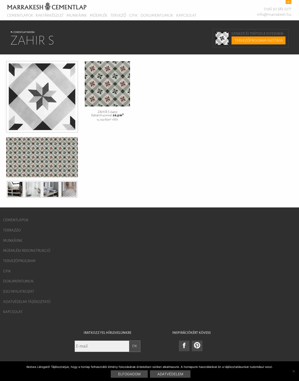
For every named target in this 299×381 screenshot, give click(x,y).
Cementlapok (20, 15)
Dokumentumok (157, 15)
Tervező (118, 15)
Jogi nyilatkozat (18, 292)
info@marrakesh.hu (274, 14)
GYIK (133, 15)
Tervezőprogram (19, 261)
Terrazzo (12, 230)
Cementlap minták (23, 32)
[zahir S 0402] (15, 189)
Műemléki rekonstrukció (26, 251)
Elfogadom (129, 374)
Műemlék (98, 15)
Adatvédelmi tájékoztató (27, 302)
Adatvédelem (170, 374)
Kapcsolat (186, 15)
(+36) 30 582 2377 (277, 9)
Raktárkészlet (49, 15)
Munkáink (77, 15)
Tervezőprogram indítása (259, 40)
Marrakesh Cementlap (46, 6)
